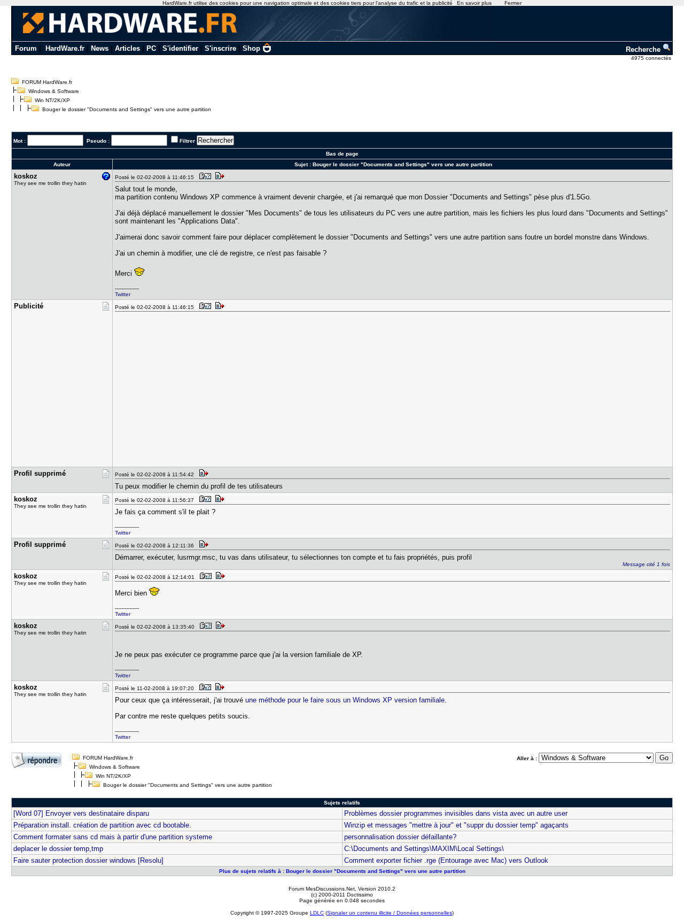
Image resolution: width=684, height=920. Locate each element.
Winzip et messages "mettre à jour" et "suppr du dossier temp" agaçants (456, 825)
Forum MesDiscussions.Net (322, 889)
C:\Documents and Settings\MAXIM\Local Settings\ (424, 849)
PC (151, 48)
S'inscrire (220, 48)
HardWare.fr (64, 48)
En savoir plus (474, 3)
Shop (251, 48)
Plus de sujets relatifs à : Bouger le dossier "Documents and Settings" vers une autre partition (342, 871)
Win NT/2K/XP (52, 100)
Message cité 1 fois (646, 564)
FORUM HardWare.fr (47, 82)
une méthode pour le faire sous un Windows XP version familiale (345, 700)
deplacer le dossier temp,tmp (58, 849)
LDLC (317, 913)
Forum (26, 48)
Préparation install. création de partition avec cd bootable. (102, 825)
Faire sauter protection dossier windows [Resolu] (88, 860)
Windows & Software (53, 91)
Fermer (513, 3)
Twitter (122, 294)
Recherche (644, 49)
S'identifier (180, 48)
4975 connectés (652, 58)
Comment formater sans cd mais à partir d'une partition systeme (112, 837)
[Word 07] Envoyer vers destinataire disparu (81, 813)
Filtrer (187, 141)
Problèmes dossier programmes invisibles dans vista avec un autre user (456, 813)
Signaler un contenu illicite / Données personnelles (389, 913)
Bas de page (342, 154)
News (99, 48)
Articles (127, 48)
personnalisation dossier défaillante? (400, 837)
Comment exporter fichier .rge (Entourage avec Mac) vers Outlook (446, 860)
